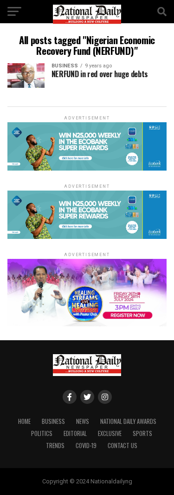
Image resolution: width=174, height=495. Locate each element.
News (82, 421)
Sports (142, 433)
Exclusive (110, 433)
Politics (41, 433)
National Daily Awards (128, 421)
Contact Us (122, 445)
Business (53, 421)
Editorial (75, 433)
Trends (55, 445)
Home (24, 421)
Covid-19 (86, 445)
